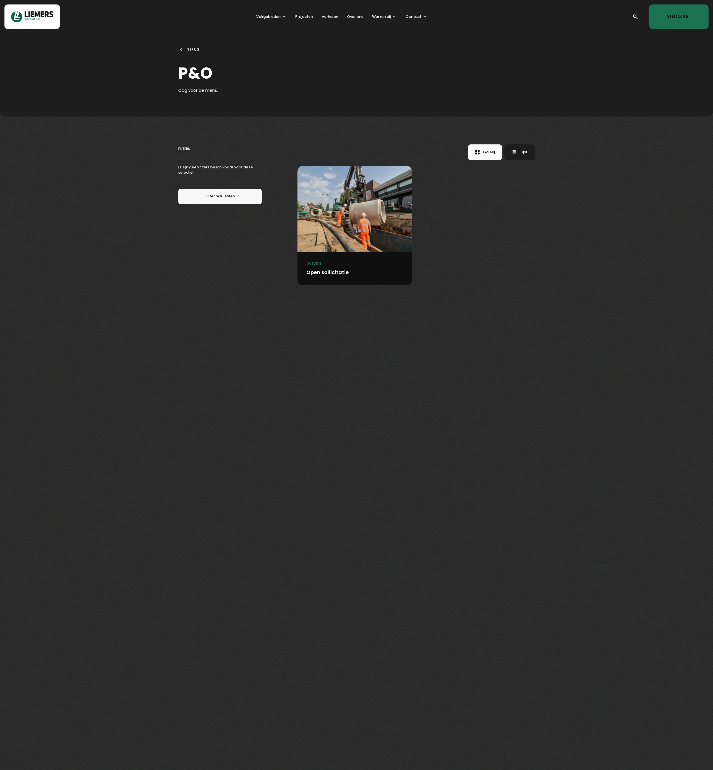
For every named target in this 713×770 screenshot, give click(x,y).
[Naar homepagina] (32, 16)
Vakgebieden (268, 16)
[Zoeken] (635, 17)
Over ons (355, 16)
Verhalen (330, 16)
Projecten (304, 16)
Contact (413, 16)
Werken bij (381, 16)
